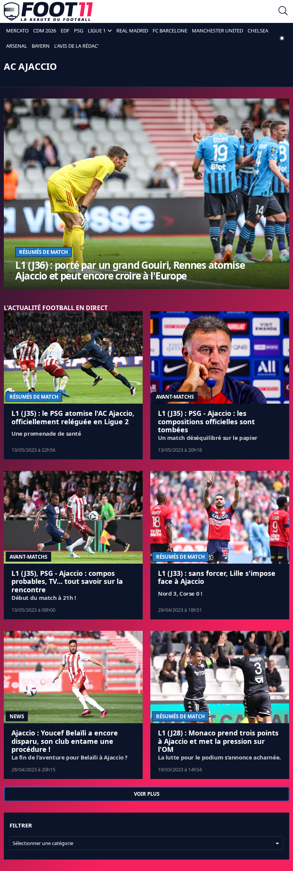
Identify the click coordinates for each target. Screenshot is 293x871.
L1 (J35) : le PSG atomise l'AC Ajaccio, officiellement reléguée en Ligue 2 (72, 417)
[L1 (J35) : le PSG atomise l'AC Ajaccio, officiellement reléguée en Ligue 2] (73, 357)
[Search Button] (283, 12)
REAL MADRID (132, 30)
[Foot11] (48, 11)
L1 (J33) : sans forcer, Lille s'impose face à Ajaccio (216, 577)
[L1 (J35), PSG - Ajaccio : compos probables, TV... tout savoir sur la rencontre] (73, 517)
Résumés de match (43, 252)
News (17, 716)
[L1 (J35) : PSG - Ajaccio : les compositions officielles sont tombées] (219, 357)
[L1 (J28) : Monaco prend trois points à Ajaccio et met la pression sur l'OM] (219, 677)
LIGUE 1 (97, 30)
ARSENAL (16, 46)
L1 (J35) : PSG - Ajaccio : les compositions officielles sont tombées (206, 421)
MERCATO (17, 30)
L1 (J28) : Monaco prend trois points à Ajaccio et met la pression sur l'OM (218, 741)
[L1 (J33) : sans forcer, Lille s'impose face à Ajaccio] (219, 517)
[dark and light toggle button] (282, 38)
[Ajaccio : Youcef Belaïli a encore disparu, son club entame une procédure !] (73, 677)
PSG (78, 30)
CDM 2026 (44, 30)
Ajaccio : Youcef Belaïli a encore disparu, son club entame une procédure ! (64, 741)
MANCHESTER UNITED (217, 30)
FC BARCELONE (170, 30)
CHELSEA (258, 30)
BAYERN (41, 46)
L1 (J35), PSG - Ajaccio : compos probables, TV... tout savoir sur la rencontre (67, 581)
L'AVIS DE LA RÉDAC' (76, 46)
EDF (65, 30)
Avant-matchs (175, 396)
